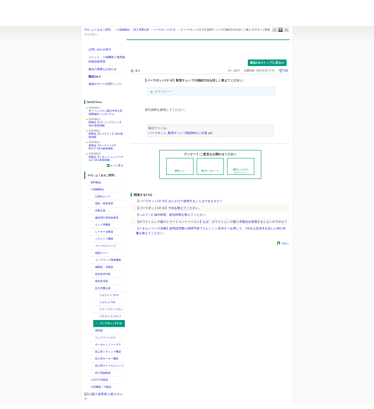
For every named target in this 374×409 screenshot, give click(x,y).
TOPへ (285, 243)
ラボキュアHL (107, 302)
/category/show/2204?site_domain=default (92, 358)
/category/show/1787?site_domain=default (88, 380)
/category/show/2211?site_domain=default (92, 366)
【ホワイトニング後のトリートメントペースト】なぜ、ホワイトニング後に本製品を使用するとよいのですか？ (211, 221)
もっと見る (116, 165)
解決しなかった (210, 170)
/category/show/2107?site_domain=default (92, 246)
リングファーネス (105, 337)
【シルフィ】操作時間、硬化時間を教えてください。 (172, 214)
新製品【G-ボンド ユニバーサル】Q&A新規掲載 (106, 158)
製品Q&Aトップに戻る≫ (267, 62)
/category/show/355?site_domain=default (92, 281)
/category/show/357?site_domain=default (92, 288)
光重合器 (100, 210)
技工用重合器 (141, 29)
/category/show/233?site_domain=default (92, 203)
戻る (137, 70)
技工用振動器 (103, 372)
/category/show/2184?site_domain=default (92, 330)
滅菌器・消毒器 (104, 267)
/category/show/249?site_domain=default (92, 274)
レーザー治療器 (104, 231)
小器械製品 (123, 29)
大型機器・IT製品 (101, 386)
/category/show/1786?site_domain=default (88, 182)
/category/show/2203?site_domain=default (92, 351)
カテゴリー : (163, 91)
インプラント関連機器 (108, 259)
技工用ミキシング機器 (108, 351)
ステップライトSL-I (110, 309)
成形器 (99, 330)
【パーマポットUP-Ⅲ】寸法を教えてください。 (169, 208)
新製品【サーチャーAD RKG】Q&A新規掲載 (102, 147)
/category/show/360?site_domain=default (92, 267)
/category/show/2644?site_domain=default (92, 224)
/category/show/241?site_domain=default (92, 210)
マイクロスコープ (105, 245)
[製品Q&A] (210, 48)
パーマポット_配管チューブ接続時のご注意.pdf (180, 133)
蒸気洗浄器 (101, 281)
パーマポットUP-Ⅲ (164, 29)
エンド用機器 (103, 224)
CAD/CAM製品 (99, 379)
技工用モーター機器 (106, 358)
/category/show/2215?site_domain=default (92, 373)
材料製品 (96, 182)
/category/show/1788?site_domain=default (88, 189)
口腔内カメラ (103, 196)
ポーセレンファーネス (108, 344)
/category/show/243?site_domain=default (92, 253)
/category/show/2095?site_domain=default (92, 239)
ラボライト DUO (109, 295)
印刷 (285, 70)
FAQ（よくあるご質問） (98, 29)
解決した (180, 170)
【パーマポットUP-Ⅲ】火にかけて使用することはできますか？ (179, 201)
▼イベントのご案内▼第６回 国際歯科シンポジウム (105, 112)
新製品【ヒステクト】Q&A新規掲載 (106, 135)
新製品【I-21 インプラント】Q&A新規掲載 (105, 124)
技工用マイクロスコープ (109, 365)
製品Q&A (95, 76)
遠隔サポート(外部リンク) (105, 83)
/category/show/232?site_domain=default (92, 196)
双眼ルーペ (101, 252)
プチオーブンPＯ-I (110, 316)
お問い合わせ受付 (100, 49)
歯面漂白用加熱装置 (106, 217)
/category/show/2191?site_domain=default (92, 344)
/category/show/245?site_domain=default (92, 218)
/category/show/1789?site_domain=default (88, 387)
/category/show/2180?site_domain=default (92, 260)
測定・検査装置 (104, 203)
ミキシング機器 (104, 238)
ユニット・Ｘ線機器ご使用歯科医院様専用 (107, 59)
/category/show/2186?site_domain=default (92, 337)
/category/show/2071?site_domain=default (92, 232)
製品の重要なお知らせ (103, 69)
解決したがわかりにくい (240, 171)
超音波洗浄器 (103, 273)
